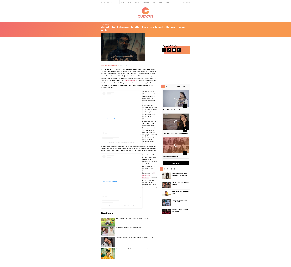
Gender (160, 2)
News (154, 2)
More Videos (176, 163)
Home (122, 2)
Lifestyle (137, 2)
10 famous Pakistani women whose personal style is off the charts (132, 218)
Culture (129, 2)
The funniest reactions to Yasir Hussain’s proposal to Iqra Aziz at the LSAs (134, 237)
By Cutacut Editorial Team (109, 65)
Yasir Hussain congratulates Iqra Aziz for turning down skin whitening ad (134, 248)
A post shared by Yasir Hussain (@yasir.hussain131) (121, 142)
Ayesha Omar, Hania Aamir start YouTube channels (128, 227)
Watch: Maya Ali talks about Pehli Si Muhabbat (175, 133)
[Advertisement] (173, 68)
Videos (167, 2)
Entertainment (146, 2)
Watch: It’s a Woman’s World (170, 156)
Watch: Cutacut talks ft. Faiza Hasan (172, 110)
